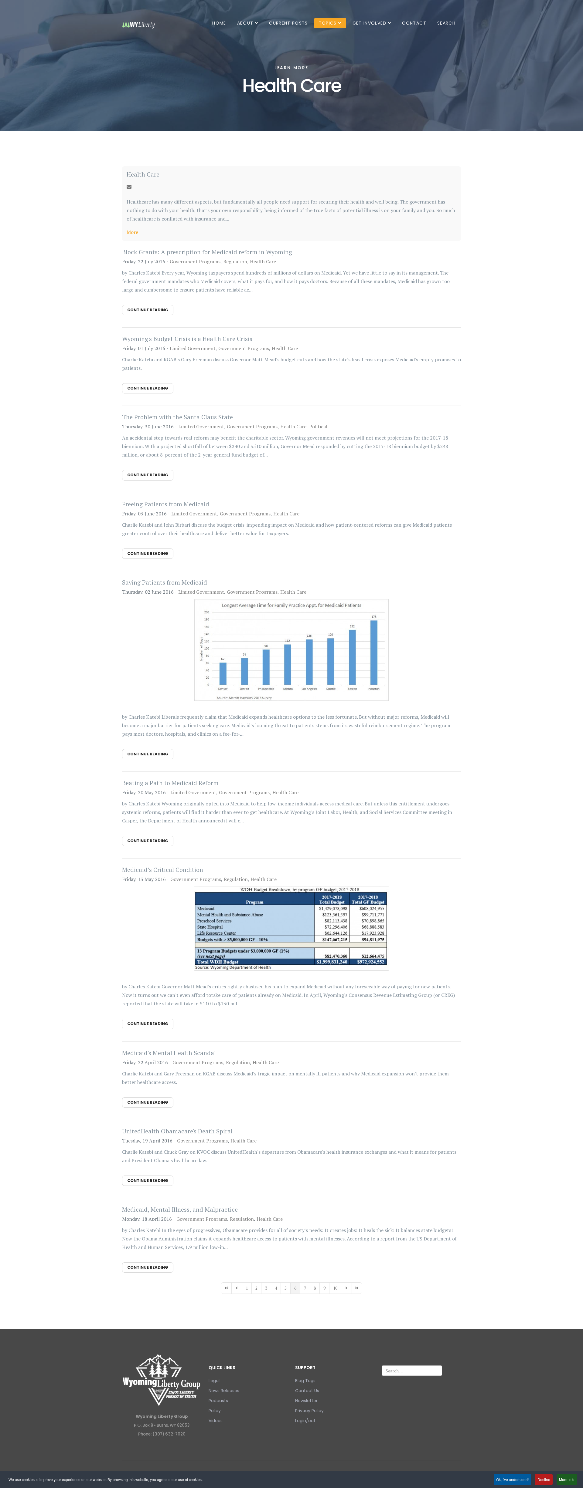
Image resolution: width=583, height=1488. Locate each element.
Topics (328, 23)
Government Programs (195, 261)
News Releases (224, 1391)
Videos (216, 1421)
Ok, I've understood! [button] (512, 1479)
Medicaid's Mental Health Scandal (169, 1053)
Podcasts (218, 1401)
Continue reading (147, 310)
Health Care (143, 174)
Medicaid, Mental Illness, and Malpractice (180, 1209)
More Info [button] (566, 1479)
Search (446, 23)
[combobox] (412, 1370)
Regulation (235, 261)
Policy (215, 1411)
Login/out (305, 1421)
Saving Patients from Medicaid (164, 582)
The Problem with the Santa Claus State (177, 417)
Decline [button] (543, 1479)
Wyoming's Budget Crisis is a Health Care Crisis (187, 339)
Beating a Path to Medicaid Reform (170, 783)
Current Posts (288, 23)
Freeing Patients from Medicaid (165, 504)
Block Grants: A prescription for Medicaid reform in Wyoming (207, 252)
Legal (214, 1381)
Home (219, 23)
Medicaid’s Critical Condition (162, 869)
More (132, 232)
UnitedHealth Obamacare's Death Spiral (177, 1131)
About (245, 23)
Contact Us (307, 1391)
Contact (414, 23)
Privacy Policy (309, 1411)
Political (318, 426)
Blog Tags (305, 1381)
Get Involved (370, 23)
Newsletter (306, 1401)
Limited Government (193, 348)
